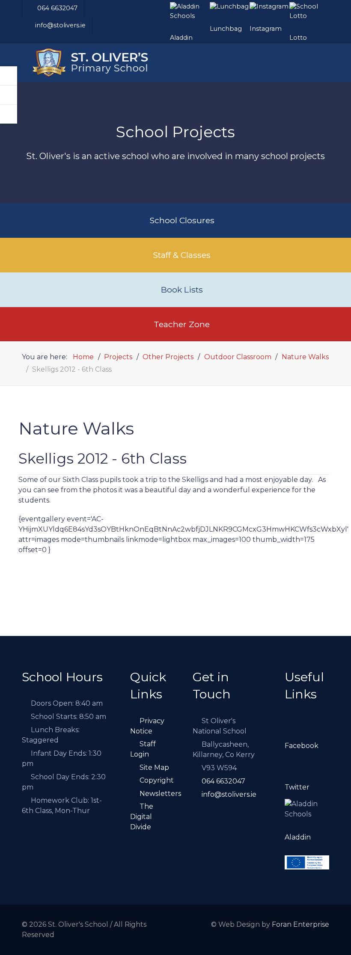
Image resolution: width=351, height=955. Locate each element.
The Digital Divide (141, 816)
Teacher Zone (182, 324)
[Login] (8, 76)
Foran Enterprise (300, 924)
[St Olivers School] (98, 62)
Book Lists (182, 289)
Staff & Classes (182, 255)
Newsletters (160, 793)
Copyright (157, 780)
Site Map (154, 767)
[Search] (8, 95)
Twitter (297, 787)
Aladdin (298, 837)
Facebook (301, 746)
